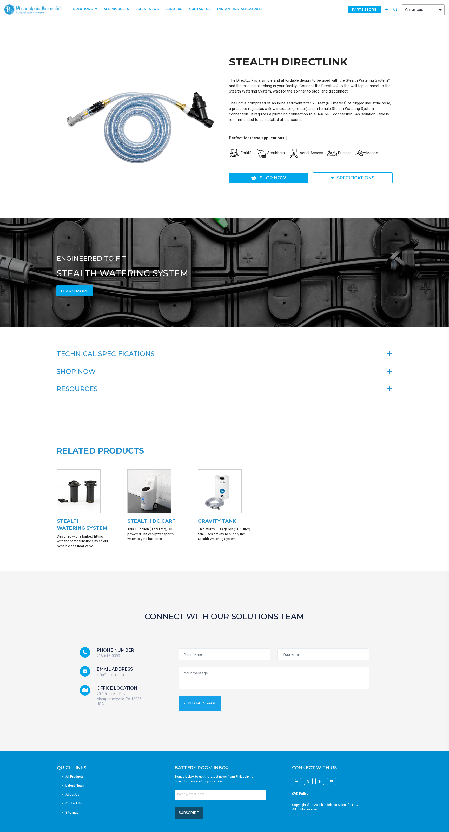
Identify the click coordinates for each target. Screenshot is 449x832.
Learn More (75, 290)
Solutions (83, 9)
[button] (269, 177)
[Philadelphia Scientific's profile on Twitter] (308, 781)
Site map (71, 812)
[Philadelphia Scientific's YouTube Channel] (331, 781)
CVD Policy (300, 794)
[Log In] (387, 9)
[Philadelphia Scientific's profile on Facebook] (319, 781)
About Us (173, 9)
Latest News (147, 9)
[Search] (395, 9)
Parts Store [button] (364, 9)
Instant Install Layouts (240, 9)
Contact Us (200, 9)
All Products (116, 9)
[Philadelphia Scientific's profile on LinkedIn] (296, 781)
